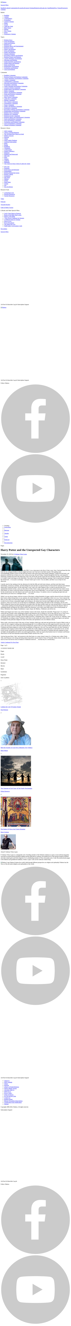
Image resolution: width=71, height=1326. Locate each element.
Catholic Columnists (9, 80)
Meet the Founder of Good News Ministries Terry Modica (16, 747)
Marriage (6, 530)
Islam (5, 157)
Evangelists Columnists (10, 84)
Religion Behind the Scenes (11, 173)
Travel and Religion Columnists (12, 123)
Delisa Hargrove (5, 791)
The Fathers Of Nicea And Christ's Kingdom (13, 829)
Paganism (6, 168)
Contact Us (7, 1098)
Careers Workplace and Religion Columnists (16, 78)
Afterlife (6, 533)
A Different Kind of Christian (12, 219)
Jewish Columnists (9, 95)
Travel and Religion (9, 69)
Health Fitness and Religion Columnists (15, 89)
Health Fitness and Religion (11, 63)
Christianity (7, 148)
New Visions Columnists (11, 102)
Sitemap (6, 1104)
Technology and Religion (11, 68)
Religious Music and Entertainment (13, 46)
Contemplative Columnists (11, 81)
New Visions (57, 8)
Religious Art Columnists (11, 114)
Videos (6, 139)
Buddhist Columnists (10, 75)
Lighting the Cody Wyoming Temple (11, 707)
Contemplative (14, 8)
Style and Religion (9, 51)
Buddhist (3, 8)
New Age (6, 166)
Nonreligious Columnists (11, 103)
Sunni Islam (7, 182)
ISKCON (6, 156)
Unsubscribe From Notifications (13, 1102)
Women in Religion (9, 54)
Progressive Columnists (10, 108)
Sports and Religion (9, 43)
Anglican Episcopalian (10, 142)
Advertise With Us (9, 1090)
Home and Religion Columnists (12, 94)
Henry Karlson (5, 832)
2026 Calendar (8, 131)
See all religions (8, 187)
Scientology (7, 176)
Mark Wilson (4, 750)
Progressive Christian (10, 34)
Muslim (52, 8)
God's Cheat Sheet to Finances (12, 213)
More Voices (7, 28)
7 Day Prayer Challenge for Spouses (14, 218)
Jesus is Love (7, 221)
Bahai (5, 143)
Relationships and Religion (11, 66)
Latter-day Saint (45, 8)
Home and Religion (9, 65)
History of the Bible (9, 216)
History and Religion (10, 49)
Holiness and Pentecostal (11, 154)
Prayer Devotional (9, 223)
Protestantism (7, 171)
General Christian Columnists (12, 88)
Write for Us (7, 1091)
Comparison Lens (9, 192)
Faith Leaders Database (10, 140)
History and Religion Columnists (13, 92)
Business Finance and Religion (12, 57)
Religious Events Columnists (12, 116)
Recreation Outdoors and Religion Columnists (16, 109)
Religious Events (8, 47)
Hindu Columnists (9, 91)
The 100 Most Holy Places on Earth (14, 134)
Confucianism (8, 149)
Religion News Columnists (11, 112)
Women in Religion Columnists (12, 125)
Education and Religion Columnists (14, 83)
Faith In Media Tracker (7, 207)
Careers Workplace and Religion (13, 58)
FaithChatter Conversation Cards (13, 226)
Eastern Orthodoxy (9, 151)
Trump (6, 536)
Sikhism (6, 179)
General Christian (29, 8)
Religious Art (7, 44)
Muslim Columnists (9, 100)
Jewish (39, 8)
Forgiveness (7, 527)
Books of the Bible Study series (12, 215)
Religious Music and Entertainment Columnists (17, 117)
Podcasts (6, 137)
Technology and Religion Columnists (14, 122)
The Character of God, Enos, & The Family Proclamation (16, 788)
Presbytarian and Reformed (11, 169)
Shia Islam (7, 177)
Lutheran (6, 160)
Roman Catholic (8, 174)
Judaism (6, 159)
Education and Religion (10, 60)
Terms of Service (8, 1094)
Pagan (6, 32)
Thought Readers (5, 204)
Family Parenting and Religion (12, 61)
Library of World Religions (11, 132)
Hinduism (7, 153)
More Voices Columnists (11, 97)
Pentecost (6, 539)
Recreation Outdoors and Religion (13, 55)
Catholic (8, 8)
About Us (7, 1080)
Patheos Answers (9, 135)
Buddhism (7, 146)
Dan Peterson (4, 710)
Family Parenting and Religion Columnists (15, 86)
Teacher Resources (9, 196)
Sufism (6, 180)
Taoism (6, 183)
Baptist (6, 145)
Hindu (36, 8)
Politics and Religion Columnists (13, 106)
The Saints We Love (9, 224)
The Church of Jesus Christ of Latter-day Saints (17, 163)
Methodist (7, 162)
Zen (5, 185)
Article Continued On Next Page (10, 642)
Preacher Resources (9, 194)
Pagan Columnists (9, 105)
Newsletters (4, 229)
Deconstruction (8, 543)
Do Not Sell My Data (10, 1096)
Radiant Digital (8, 1099)
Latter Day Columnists (10, 98)
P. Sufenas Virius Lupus (20, 554)
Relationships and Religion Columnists (14, 111)
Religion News (8, 40)
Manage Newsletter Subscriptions (13, 1101)
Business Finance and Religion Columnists (16, 77)
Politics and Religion (9, 52)
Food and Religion (9, 41)
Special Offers (4, 5)
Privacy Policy (8, 1093)
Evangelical (21, 8)
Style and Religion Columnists (12, 120)
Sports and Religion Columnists (12, 119)
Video (2, 198)
